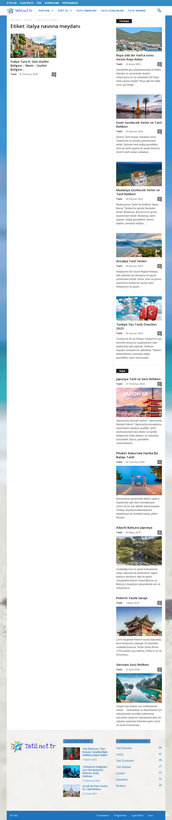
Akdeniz (121, 785)
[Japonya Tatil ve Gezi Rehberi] (139, 402)
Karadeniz (122, 779)
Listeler (120, 773)
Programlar (70, 2)
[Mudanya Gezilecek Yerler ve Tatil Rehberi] (139, 174)
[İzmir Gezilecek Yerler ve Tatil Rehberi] (139, 106)
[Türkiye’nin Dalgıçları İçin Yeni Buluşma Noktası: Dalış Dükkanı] (71, 771)
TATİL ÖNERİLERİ (86, 10)
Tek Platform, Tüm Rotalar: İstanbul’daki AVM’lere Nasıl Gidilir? (95, 752)
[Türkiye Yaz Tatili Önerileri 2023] (139, 308)
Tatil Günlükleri (125, 760)
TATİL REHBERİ (137, 10)
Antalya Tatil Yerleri (131, 261)
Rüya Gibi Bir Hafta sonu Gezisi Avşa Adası (135, 57)
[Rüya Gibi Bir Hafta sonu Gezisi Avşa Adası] (139, 39)
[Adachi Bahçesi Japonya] (139, 551)
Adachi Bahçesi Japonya (134, 527)
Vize (39, 2)
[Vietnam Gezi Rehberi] (139, 688)
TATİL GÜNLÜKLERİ (112, 10)
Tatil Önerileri (124, 748)
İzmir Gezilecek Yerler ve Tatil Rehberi (139, 124)
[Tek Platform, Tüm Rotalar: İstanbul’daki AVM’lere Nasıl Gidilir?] (71, 753)
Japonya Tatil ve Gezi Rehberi (138, 379)
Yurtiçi (120, 754)
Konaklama (52, 2)
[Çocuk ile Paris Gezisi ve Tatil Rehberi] (71, 790)
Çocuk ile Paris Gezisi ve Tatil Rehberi (95, 787)
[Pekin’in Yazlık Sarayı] (139, 621)
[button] (159, 10)
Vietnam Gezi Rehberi (132, 664)
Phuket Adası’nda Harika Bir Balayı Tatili (137, 455)
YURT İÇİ (63, 10)
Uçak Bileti (26, 2)
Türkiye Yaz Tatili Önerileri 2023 (136, 326)
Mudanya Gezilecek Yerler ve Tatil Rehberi (138, 192)
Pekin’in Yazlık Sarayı (131, 598)
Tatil (13, 74)
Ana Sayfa (15, 19)
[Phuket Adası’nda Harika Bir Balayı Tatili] (139, 480)
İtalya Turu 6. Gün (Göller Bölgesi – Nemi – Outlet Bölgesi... (29, 65)
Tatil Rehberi (123, 767)
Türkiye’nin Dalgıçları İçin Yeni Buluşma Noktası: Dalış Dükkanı (94, 771)
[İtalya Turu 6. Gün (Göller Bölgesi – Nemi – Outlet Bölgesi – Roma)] (33, 46)
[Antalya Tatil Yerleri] (139, 245)
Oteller (12, 2)
